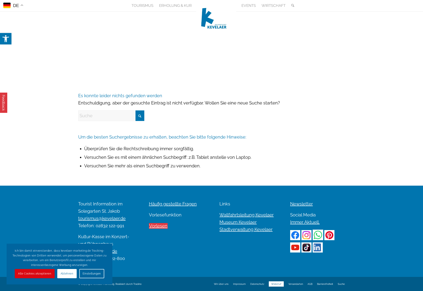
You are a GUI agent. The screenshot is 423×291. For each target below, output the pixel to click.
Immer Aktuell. (305, 222)
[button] (5, 38)
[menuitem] (142, 5)
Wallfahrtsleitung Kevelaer (246, 215)
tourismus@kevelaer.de (102, 218)
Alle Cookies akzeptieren (34, 273)
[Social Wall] (341, 5)
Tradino (137, 284)
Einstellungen (92, 273)
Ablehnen (67, 273)
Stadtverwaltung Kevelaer (246, 229)
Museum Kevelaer (238, 222)
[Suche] (291, 5)
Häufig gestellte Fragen (173, 204)
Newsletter (301, 204)
